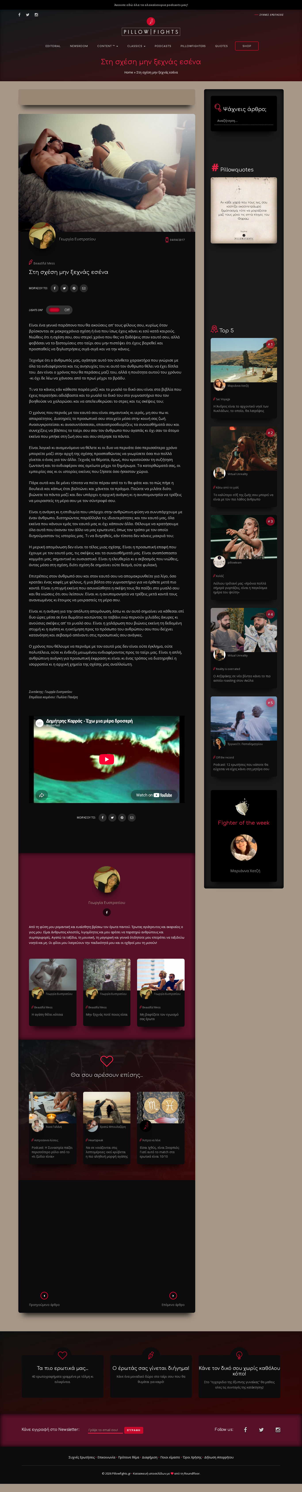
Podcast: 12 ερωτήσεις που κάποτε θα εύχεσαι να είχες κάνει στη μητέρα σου (241, 766)
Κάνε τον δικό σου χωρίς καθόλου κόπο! (239, 1371)
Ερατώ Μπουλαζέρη (113, 1127)
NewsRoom (79, 46)
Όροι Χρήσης (192, 1457)
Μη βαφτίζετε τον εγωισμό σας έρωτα (159, 1016)
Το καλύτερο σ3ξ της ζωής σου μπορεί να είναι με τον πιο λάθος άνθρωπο (243, 497)
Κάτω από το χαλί (227, 487)
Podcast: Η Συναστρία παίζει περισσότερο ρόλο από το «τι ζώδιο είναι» (52, 1151)
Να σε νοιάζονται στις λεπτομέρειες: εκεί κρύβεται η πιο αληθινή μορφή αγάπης (107, 1151)
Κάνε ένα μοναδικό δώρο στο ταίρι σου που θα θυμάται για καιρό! (151, 1379)
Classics (135, 46)
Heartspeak (95, 1140)
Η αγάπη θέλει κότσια (47, 1014)
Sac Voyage (223, 399)
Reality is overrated (228, 669)
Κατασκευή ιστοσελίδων (149, 1473)
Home (128, 72)
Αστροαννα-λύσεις (46, 1140)
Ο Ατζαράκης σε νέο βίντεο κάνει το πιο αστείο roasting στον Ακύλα (242, 678)
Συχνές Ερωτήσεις (82, 1457)
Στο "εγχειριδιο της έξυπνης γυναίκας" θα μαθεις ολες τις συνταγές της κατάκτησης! (239, 1384)
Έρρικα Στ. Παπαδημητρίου (245, 744)
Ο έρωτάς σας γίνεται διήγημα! (151, 1368)
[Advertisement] (107, 1237)
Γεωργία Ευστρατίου (77, 238)
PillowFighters (193, 46)
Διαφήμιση (149, 1457)
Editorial (53, 46)
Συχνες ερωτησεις (272, 14)
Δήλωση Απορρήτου (219, 1457)
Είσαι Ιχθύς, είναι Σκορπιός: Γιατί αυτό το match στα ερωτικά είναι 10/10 (160, 1151)
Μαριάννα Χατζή (238, 386)
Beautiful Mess (44, 263)
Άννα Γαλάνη (54, 1127)
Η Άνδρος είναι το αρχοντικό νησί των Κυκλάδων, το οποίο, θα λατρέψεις (241, 408)
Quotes (221, 46)
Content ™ (106, 46)
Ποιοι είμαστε (170, 1457)
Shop (247, 46)
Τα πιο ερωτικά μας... (62, 1368)
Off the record (225, 757)
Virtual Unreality (238, 474)
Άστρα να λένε (151, 1140)
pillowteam (235, 562)
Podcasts (163, 46)
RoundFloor (192, 1473)
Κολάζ (220, 576)
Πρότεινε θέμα (128, 1457)
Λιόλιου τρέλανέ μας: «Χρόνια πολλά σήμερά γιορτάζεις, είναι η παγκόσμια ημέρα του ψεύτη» (240, 587)
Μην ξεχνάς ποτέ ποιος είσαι (107, 1014)
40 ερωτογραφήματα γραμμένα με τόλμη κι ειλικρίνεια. (62, 1379)
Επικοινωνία (106, 1457)
